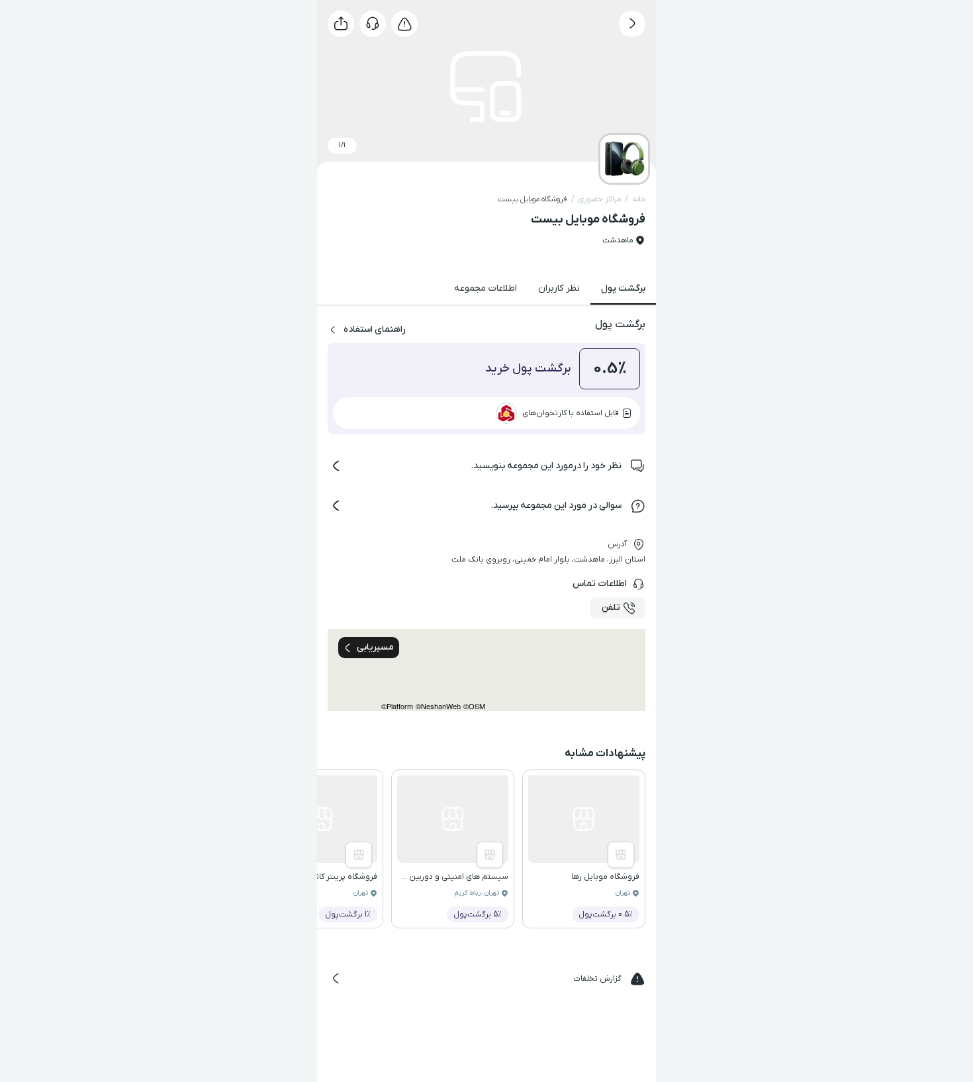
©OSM (474, 706)
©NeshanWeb (438, 706)
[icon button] (632, 24)
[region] (486, 670)
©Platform (397, 706)
